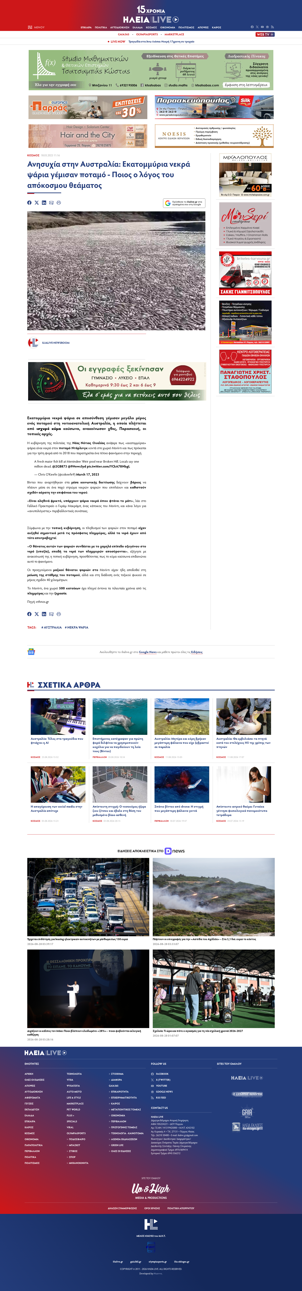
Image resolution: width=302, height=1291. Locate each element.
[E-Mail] (51, 203)
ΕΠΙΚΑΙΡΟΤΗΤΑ (120, 1091)
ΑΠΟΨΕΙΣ (203, 27)
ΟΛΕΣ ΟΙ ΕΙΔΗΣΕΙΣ (34, 1079)
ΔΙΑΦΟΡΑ (116, 1079)
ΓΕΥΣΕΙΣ (29, 1103)
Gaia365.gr (135, 1261)
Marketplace (174, 34)
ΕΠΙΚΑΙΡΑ (86, 27)
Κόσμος (33, 155)
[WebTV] (265, 34)
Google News (148, 652)
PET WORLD (73, 1109)
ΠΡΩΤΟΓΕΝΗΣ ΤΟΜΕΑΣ (124, 1127)
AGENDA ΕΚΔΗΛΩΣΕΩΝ (124, 1139)
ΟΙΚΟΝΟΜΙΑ (167, 27)
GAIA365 (113, 1085)
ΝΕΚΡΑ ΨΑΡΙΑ (77, 627)
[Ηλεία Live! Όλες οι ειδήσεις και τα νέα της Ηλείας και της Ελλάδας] (151, 14)
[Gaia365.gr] (247, 1111)
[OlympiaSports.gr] (247, 1094)
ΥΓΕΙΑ (70, 1079)
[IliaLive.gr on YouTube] (263, 27)
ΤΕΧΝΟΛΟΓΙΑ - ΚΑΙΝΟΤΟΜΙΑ (127, 1133)
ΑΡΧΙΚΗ (29, 1073)
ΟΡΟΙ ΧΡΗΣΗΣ (152, 1208)
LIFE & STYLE (74, 1097)
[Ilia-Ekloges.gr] (247, 1128)
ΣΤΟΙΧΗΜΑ (117, 1073)
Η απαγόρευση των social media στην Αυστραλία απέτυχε (56, 808)
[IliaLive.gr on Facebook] (252, 27)
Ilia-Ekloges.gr (181, 1261)
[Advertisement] (245, 421)
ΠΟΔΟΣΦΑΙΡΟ (77, 1139)
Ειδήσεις (197, 652)
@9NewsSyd (77, 466)
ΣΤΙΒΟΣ (73, 1151)
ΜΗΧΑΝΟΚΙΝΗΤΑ (78, 1163)
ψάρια (69, 417)
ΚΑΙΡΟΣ (216, 27)
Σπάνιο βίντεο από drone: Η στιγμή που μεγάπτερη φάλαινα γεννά (178, 808)
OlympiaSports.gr (158, 1261)
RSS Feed (161, 1097)
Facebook (162, 1073)
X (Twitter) (163, 1079)
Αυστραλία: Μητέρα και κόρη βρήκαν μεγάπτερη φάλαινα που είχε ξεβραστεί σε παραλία (181, 742)
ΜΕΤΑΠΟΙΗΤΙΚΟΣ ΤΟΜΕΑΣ (126, 1109)
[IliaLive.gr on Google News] (268, 27)
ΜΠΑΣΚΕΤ (74, 1145)
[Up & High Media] (151, 1191)
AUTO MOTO (74, 1091)
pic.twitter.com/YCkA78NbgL (108, 466)
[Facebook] (29, 203)
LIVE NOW (118, 41)
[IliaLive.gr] (247, 1078)
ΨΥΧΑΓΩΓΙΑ (73, 1085)
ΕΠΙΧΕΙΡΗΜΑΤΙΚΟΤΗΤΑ (124, 1097)
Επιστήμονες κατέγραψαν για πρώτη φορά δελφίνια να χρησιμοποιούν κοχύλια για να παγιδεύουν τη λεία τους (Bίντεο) (118, 744)
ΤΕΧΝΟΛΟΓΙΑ (74, 1073)
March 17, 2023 (87, 474)
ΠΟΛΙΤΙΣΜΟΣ (186, 27)
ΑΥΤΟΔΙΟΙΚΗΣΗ (119, 27)
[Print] (59, 203)
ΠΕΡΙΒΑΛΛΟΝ (32, 1151)
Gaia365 (123, 34)
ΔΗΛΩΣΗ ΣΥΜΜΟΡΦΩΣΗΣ (122, 1208)
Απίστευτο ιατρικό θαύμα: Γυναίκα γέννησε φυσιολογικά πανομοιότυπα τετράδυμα (241, 810)
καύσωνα (71, 428)
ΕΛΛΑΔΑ (138, 27)
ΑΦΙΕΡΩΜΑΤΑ (32, 1097)
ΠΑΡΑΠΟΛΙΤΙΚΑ (34, 1145)
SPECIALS (72, 1121)
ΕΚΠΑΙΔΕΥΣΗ (32, 1109)
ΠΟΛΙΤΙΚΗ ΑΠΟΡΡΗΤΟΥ (180, 1208)
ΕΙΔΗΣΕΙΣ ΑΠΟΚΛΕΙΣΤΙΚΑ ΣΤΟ (141, 851)
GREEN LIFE (117, 1145)
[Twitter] (37, 203)
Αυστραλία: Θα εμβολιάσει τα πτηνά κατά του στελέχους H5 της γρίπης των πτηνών (243, 742)
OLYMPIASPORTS (76, 1133)
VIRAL (70, 1127)
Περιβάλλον (100, 757)
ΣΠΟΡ (72, 1157)
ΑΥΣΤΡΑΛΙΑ (53, 627)
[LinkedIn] (44, 203)
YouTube (161, 1085)
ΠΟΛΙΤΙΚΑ (101, 27)
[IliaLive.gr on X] (258, 27)
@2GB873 (59, 466)
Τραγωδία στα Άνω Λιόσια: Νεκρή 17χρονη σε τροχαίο (161, 41)
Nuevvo (158, 1273)
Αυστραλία (100, 423)
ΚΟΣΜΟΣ (151, 27)
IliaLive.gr (118, 1261)
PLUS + (70, 1115)
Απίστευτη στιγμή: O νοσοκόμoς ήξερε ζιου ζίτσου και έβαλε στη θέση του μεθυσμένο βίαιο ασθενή (119, 810)
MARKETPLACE (75, 1103)
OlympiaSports (147, 34)
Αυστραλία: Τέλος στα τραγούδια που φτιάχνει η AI (57, 740)
